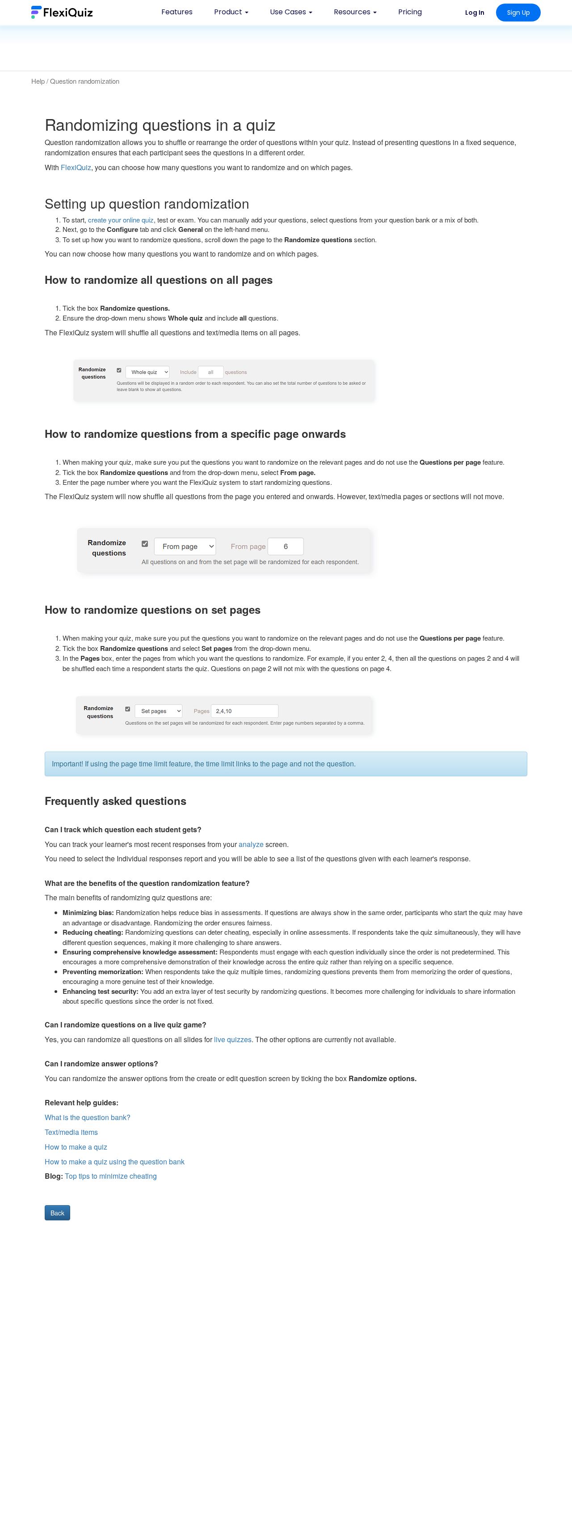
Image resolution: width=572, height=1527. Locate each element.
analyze (251, 844)
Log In (474, 12)
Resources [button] (353, 12)
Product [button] (229, 12)
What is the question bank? (87, 1117)
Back (57, 1212)
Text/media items (71, 1132)
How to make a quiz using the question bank (115, 1161)
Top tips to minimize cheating (110, 1176)
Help (38, 81)
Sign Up (518, 12)
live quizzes (233, 1039)
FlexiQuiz (76, 167)
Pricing (410, 12)
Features (177, 12)
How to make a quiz (76, 1147)
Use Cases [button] (289, 12)
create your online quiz (121, 219)
